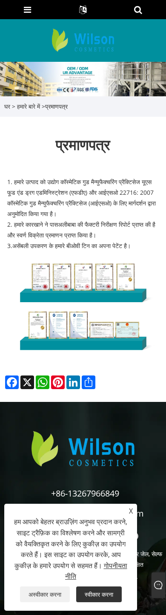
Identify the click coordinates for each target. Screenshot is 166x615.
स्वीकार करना (99, 594)
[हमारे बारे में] (83, 78)
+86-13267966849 (85, 493)
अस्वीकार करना (45, 594)
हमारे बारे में (28, 106)
